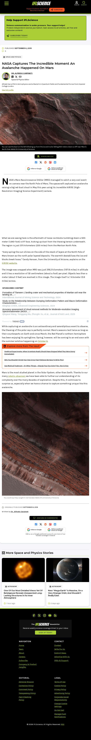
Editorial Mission (26, 682)
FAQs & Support (61, 660)
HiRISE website (9, 263)
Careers (22, 657)
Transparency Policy (27, 693)
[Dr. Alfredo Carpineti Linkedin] (12, 77)
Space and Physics (13, 57)
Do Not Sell (59, 710)
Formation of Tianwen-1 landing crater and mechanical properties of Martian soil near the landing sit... (44, 293)
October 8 (43, 341)
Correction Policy (26, 686)
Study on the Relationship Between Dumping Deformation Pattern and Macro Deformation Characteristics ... (44, 302)
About (21, 653)
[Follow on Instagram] (44, 615)
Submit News (60, 653)
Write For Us (59, 649)
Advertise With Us (62, 657)
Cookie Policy (60, 686)
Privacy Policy (60, 689)
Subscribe (23, 660)
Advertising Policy (62, 693)
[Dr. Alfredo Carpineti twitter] (16, 77)
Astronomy (12, 586)
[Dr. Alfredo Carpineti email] (20, 77)
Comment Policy (26, 689)
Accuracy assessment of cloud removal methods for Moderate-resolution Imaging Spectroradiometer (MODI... (40, 310)
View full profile (7, 90)
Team (21, 649)
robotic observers (17, 376)
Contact (57, 645)
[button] (83, 2)
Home (21, 645)
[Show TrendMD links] (88, 321)
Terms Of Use (59, 682)
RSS (62, 724)
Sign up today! (45, 632)
